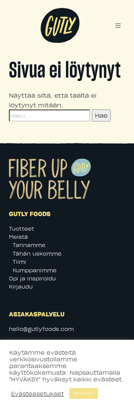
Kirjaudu (21, 286)
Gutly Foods (59, 12)
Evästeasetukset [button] (37, 393)
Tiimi (19, 262)
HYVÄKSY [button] (83, 393)
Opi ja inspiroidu (32, 278)
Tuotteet (21, 228)
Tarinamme (29, 245)
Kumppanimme (35, 270)
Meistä (18, 237)
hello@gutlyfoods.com (41, 329)
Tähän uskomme (37, 253)
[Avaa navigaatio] (118, 25)
